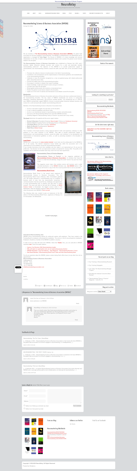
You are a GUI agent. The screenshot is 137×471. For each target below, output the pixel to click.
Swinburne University (71, 121)
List (104, 114)
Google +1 (39, 285)
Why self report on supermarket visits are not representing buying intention (47, 249)
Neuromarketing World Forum (52, 13)
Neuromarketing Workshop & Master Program (68, 1)
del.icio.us (63, 285)
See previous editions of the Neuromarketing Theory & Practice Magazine (99, 162)
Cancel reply (46, 385)
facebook (78, 285)
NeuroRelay (68, 4)
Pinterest (1, 32)
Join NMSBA (70, 166)
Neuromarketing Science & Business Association (51, 158)
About (34, 13)
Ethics (70, 13)
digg (56, 285)
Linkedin (1, 29)
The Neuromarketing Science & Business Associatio (50, 53)
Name (26, 390)
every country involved (47, 142)
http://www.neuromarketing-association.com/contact (61, 310)
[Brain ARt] (93, 57)
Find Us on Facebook (99, 421)
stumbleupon (48, 285)
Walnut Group (38, 128)
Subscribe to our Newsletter (96, 13)
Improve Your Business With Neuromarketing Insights (41, 247)
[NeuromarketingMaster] (93, 45)
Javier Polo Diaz (34, 298)
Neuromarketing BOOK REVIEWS (96, 110)
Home (28, 13)
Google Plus (1, 27)
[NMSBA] (106, 32)
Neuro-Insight (54, 121)
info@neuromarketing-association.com (33, 267)
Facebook (1, 21)
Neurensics (51, 126)
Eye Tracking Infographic (96, 265)
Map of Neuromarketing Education (96, 116)
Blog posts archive (92, 291)
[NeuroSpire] (106, 45)
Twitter (1, 24)
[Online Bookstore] (93, 32)
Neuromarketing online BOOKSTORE (97, 117)
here (48, 188)
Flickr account (46, 190)
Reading (77, 13)
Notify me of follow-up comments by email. (37, 406)
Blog (40, 13)
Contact (108, 13)
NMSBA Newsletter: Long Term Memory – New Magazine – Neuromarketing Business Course (52, 250)
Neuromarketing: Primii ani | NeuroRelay (34, 366)
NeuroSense (63, 123)
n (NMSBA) (69, 53)
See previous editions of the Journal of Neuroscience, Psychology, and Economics (99, 174)
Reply (77, 303)
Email (25, 396)
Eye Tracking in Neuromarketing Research (100, 262)
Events (84, 13)
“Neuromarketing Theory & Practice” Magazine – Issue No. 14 (98, 279)
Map (109, 114)
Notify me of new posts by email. (35, 409)
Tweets (60, 242)
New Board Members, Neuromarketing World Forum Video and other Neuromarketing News (51, 252)
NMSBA (64, 13)
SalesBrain (52, 124)
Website (26, 401)
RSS (1, 35)
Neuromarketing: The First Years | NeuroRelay (35, 338)
